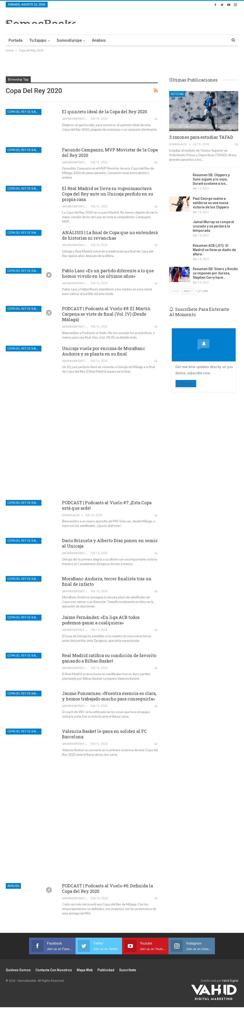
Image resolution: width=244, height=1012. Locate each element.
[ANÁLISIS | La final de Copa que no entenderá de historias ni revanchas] (31, 246)
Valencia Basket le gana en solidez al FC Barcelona (104, 734)
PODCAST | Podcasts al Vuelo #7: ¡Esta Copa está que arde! (107, 505)
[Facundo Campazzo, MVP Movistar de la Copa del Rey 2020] (31, 163)
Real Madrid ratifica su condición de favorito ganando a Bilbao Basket (109, 658)
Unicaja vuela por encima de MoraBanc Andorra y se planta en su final (103, 351)
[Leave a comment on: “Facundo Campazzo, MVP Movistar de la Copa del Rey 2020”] (156, 162)
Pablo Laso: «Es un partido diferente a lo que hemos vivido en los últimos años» (108, 273)
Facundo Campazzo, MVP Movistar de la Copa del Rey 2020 (110, 152)
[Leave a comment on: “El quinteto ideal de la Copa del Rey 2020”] (156, 118)
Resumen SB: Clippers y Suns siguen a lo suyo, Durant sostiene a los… (211, 179)
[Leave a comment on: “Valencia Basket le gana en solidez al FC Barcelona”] (156, 743)
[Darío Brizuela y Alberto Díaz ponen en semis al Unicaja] (31, 554)
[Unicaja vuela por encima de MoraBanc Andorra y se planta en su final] (31, 362)
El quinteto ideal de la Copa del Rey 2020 (104, 111)
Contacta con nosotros (54, 970)
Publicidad (105, 970)
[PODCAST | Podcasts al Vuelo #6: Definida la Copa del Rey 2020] (31, 899)
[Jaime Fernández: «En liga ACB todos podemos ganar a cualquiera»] (31, 631)
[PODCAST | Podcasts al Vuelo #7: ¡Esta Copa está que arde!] (31, 516)
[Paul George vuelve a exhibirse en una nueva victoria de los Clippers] (179, 204)
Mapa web (85, 970)
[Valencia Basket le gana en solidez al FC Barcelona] (31, 744)
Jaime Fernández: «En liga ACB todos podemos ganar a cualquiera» (101, 620)
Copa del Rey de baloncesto (24, 111)
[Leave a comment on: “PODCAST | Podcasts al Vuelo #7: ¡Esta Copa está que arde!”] (156, 515)
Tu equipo (37, 40)
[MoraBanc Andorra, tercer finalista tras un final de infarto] (31, 592)
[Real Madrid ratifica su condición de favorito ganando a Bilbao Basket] (31, 669)
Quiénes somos (18, 970)
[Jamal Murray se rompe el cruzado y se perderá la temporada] (179, 227)
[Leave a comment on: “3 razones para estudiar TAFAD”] (236, 144)
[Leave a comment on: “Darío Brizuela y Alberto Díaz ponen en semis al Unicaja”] (156, 553)
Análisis (99, 40)
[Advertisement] (182, 21)
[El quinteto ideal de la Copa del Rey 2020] (31, 125)
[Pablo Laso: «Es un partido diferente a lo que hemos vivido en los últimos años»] (31, 284)
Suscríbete (127, 970)
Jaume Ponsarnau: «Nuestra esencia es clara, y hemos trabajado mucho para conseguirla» (109, 696)
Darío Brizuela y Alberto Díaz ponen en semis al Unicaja (110, 543)
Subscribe (186, 383)
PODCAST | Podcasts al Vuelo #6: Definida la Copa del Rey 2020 (107, 888)
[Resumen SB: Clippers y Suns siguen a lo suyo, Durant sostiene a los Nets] (179, 180)
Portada (15, 40)
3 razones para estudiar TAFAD (201, 137)
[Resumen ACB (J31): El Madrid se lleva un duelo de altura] (179, 251)
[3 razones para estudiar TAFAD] (203, 111)
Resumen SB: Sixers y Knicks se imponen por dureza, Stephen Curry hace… (215, 273)
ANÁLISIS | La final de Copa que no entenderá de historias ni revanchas (110, 235)
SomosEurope (69, 40)
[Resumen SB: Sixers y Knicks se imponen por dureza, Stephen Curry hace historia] (179, 274)
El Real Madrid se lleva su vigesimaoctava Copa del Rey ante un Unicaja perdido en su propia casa (107, 193)
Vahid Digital (230, 980)
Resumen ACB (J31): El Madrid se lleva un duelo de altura (214, 250)
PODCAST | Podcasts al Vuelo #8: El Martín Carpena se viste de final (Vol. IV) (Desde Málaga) (106, 314)
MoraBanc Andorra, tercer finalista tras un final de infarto (107, 581)
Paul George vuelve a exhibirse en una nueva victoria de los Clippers (211, 203)
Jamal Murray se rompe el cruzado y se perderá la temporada (213, 226)
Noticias (177, 94)
